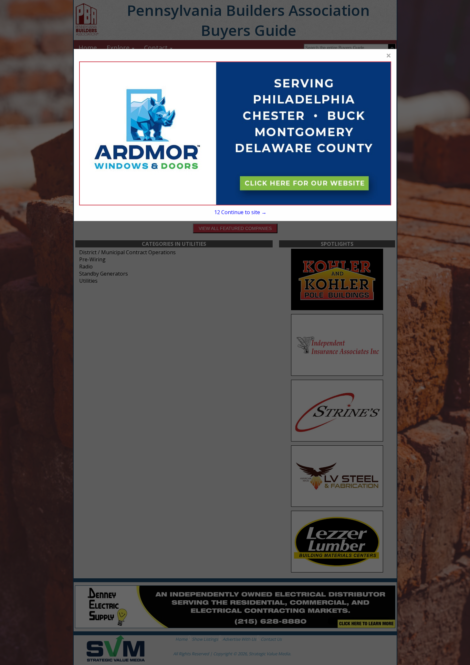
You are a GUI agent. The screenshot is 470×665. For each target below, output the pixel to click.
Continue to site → (240, 212)
